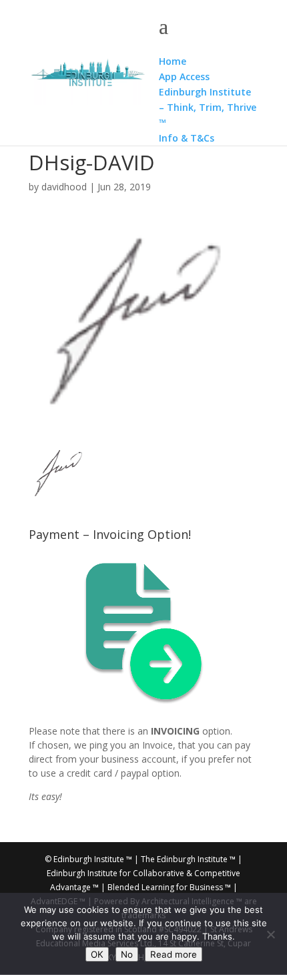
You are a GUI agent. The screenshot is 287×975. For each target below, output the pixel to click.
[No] (270, 934)
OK (97, 954)
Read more (173, 954)
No (127, 954)
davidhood (64, 186)
